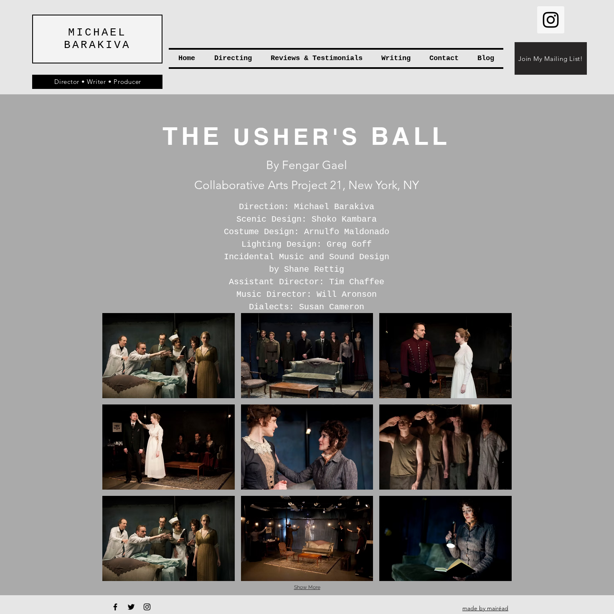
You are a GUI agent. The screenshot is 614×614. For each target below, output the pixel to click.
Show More (307, 587)
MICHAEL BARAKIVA (97, 38)
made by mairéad (485, 608)
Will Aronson (347, 294)
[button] (168, 355)
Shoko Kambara (344, 219)
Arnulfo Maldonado (346, 232)
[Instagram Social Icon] (550, 19)
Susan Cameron (331, 307)
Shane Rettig (314, 269)
